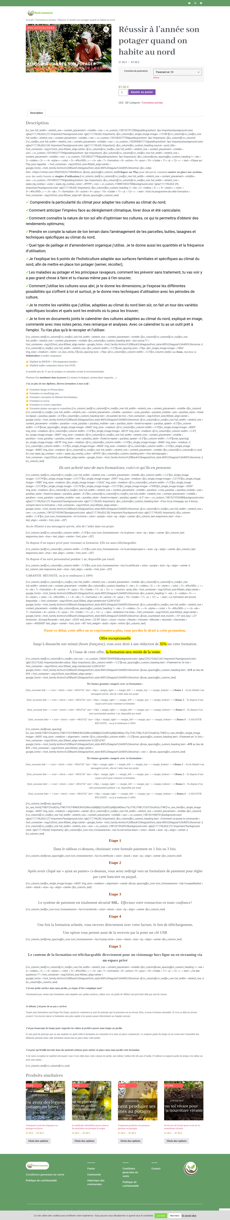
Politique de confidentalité (41, 1180)
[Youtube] (189, 3)
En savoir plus (189, 1215)
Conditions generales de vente (45, 1174)
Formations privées (46, 20)
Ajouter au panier (142, 92)
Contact (156, 1168)
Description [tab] (36, 112)
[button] (106, 29)
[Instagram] (195, 3)
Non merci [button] (174, 1216)
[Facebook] (201, 3)
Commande (94, 1174)
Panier (91, 1168)
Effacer (156, 78)
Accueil (30, 20)
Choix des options (38, 1140)
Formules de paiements (136, 71)
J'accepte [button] (160, 1216)
